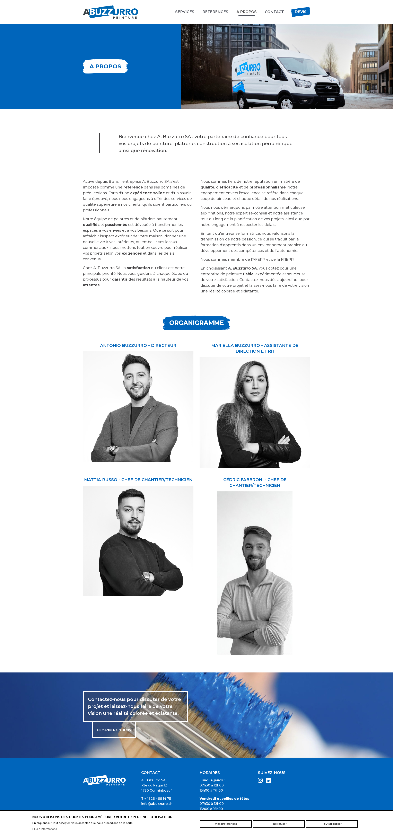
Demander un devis (114, 730)
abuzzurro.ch (110, 12)
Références (215, 12)
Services (184, 12)
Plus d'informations (44, 828)
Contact (274, 12)
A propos (246, 12)
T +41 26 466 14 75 (156, 799)
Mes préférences (226, 823)
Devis (300, 12)
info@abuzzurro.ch (156, 804)
